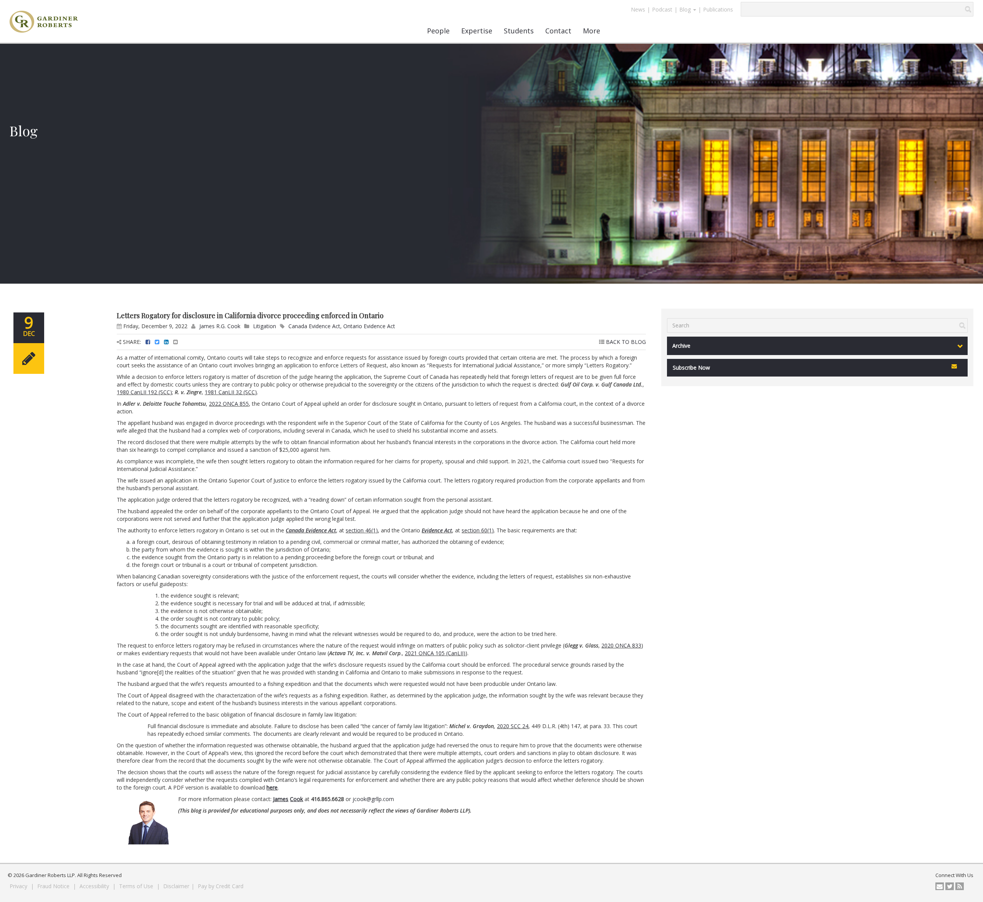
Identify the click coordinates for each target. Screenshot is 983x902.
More (591, 30)
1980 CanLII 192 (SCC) (144, 392)
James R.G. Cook (219, 326)
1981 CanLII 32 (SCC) (231, 392)
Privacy (19, 886)
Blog (685, 9)
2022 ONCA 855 (229, 403)
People (438, 30)
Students (519, 30)
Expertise (476, 30)
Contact (558, 30)
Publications (718, 9)
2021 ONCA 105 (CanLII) (435, 653)
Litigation (264, 326)
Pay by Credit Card (220, 886)
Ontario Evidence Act (369, 326)
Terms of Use (137, 886)
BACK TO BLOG (625, 341)
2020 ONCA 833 (621, 645)
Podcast (662, 9)
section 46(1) (362, 530)
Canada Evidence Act (314, 326)
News (638, 9)
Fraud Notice (54, 886)
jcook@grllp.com (373, 799)
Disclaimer (176, 886)
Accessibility (95, 886)
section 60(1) (478, 530)
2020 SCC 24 (512, 726)
